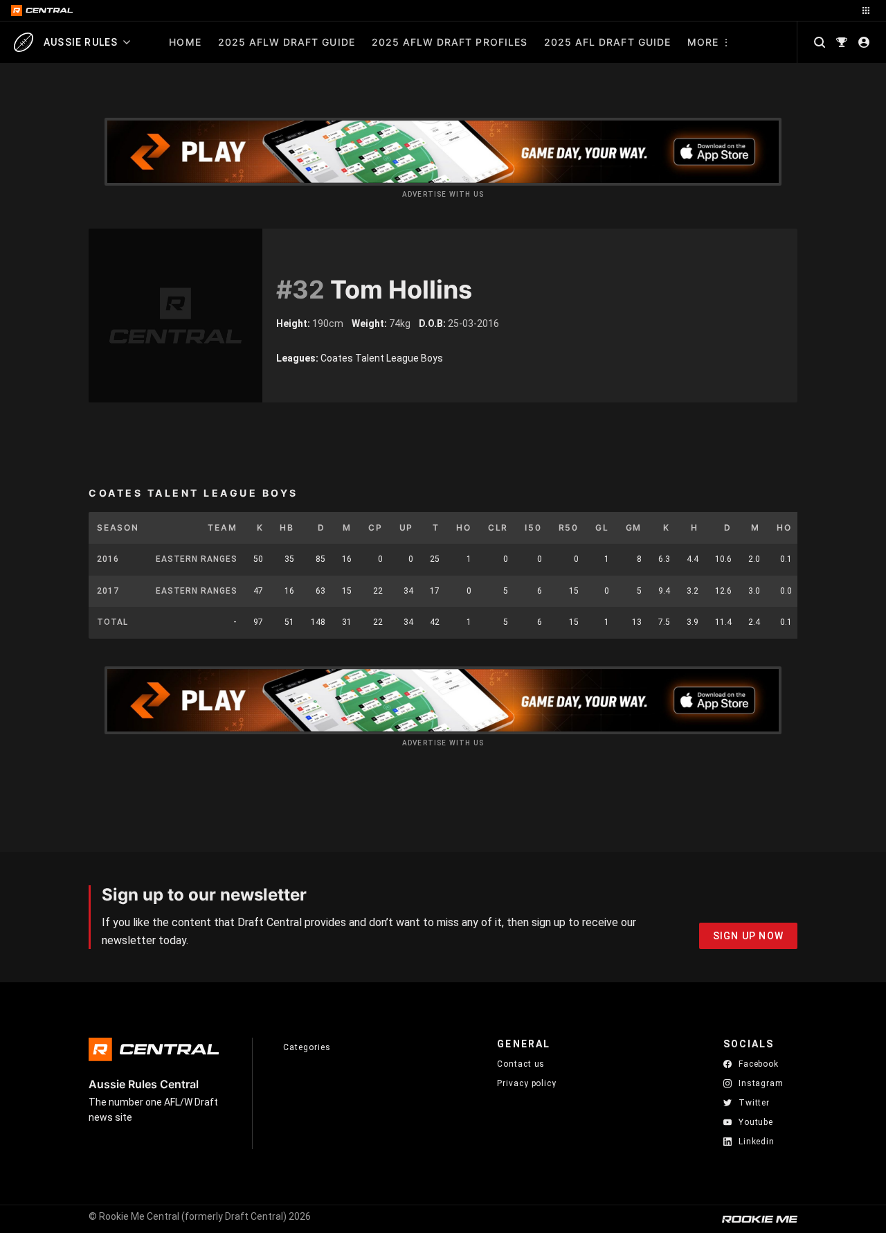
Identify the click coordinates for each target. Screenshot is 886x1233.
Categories (306, 1047)
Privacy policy (527, 1083)
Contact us (521, 1064)
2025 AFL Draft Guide (607, 42)
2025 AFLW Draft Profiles (449, 42)
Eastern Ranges (196, 559)
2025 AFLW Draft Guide (286, 42)
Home (185, 42)
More (702, 42)
